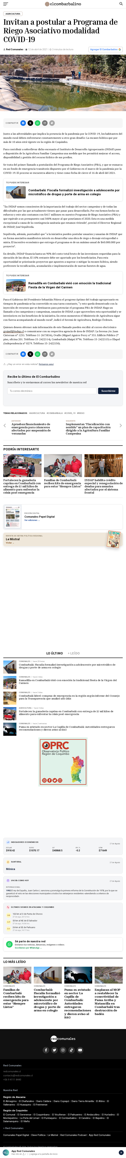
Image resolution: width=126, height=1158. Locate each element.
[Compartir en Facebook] (23, 123)
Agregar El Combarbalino (104, 49)
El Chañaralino (26, 1101)
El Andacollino (92, 1114)
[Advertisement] (63, 572)
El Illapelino (99, 1118)
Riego (81, 413)
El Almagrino (10, 1101)
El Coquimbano (42, 1114)
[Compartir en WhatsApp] (37, 123)
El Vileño (25, 1121)
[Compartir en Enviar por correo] (45, 123)
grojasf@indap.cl (13, 331)
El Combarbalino (68, 1118)
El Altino (100, 1101)
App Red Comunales (100, 1135)
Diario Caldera (43, 1101)
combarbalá (55, 413)
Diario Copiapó (61, 1101)
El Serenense (24, 1114)
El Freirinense (40, 1104)
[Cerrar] (121, 1152)
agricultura (38, 413)
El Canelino (85, 1118)
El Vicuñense (59, 1114)
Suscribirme (108, 390)
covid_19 (70, 413)
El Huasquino (24, 1104)
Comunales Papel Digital (16, 1135)
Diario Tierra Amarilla (83, 1101)
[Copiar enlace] (52, 123)
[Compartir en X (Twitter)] (30, 123)
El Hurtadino (108, 1114)
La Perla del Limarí (29, 1118)
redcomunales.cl (12, 1071)
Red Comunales (14, 49)
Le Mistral (53, 1135)
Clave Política (38, 1135)
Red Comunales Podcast (73, 1135)
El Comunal (9, 1114)
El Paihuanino (75, 1114)
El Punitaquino (49, 1118)
